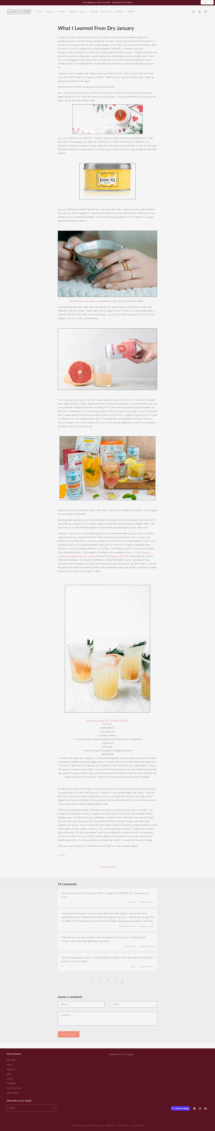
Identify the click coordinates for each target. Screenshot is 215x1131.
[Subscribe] (53, 1108)
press (9, 1074)
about (9, 1064)
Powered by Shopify (96, 1126)
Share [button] (62, 855)
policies (10, 1078)
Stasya (86, 301)
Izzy (96, 301)
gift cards (11, 1060)
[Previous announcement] (7, 2)
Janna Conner (84, 1126)
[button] (49, 12)
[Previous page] (93, 981)
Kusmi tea (62, 209)
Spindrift (112, 314)
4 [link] (122, 981)
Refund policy (13, 1092)
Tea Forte (62, 138)
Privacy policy (124, 1125)
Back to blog (109, 867)
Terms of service (14, 1088)
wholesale (11, 1083)
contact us (11, 1069)
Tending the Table (116, 556)
